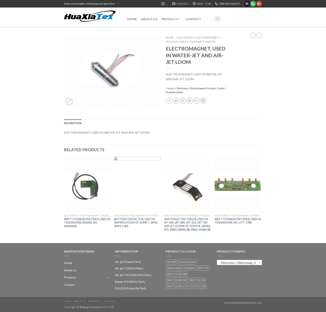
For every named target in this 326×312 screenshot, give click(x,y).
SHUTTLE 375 (174, 286)
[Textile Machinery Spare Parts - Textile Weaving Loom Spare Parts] (93, 17)
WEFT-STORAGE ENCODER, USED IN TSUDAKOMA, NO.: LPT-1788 (238, 220)
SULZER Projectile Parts (130, 288)
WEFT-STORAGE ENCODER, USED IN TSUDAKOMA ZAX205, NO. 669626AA (87, 222)
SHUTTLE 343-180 (177, 274)
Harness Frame (187, 261)
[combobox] (239, 262)
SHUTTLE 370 (197, 280)
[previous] (64, 199)
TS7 (196, 286)
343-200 (171, 261)
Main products (174, 267)
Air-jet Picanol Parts (128, 261)
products (190, 267)
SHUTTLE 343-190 (177, 280)
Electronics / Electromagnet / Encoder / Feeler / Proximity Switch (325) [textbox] (240, 262)
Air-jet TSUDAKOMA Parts (133, 275)
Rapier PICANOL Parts (130, 281)
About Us (149, 19)
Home (132, 19)
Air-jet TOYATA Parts (129, 268)
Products (170, 19)
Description (72, 123)
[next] (261, 199)
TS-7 (187, 286)
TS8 (203, 286)
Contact (193, 19)
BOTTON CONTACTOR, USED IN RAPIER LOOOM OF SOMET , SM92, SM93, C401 (136, 222)
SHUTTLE (203, 267)
